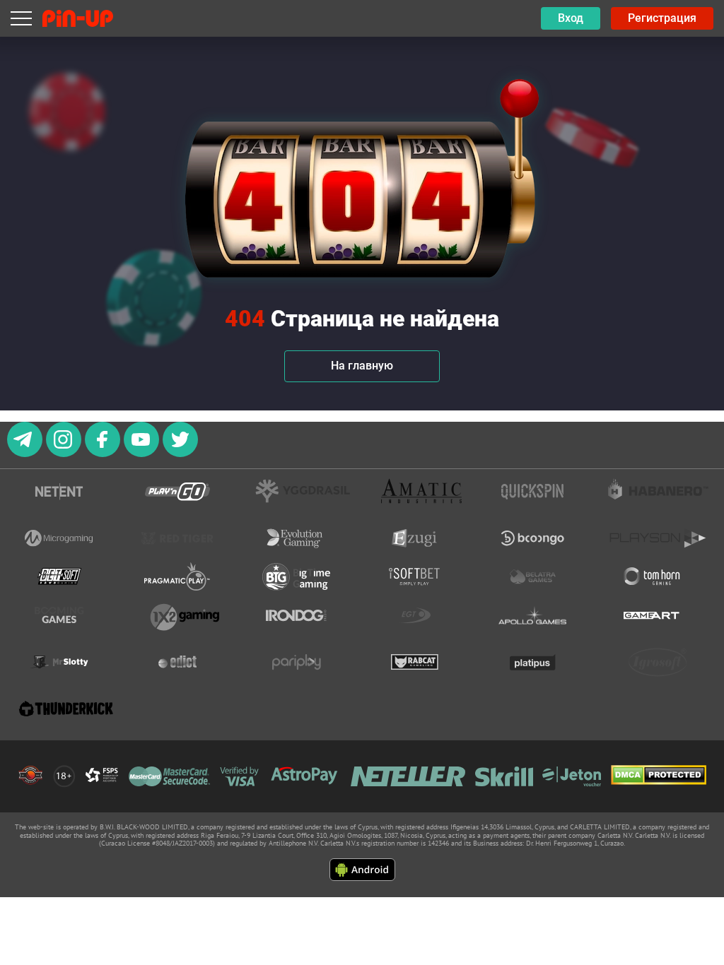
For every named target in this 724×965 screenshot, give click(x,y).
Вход (570, 18)
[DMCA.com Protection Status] (658, 776)
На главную (362, 365)
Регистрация (662, 18)
